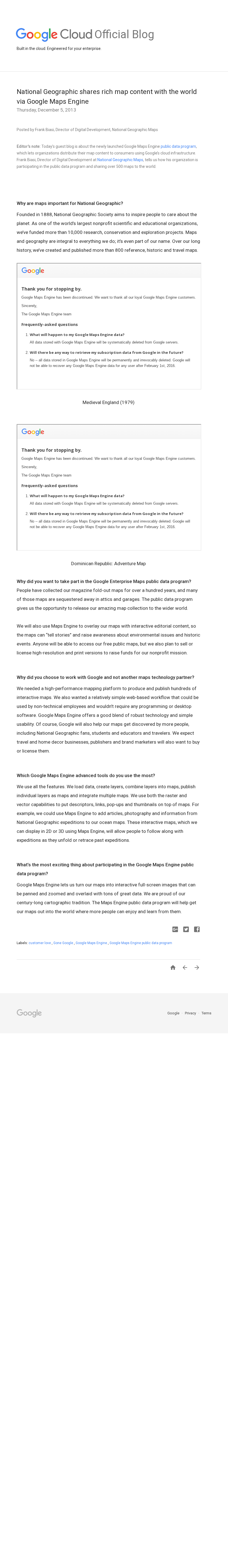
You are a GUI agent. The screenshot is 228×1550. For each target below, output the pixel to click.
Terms (206, 1013)
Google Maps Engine (92, 943)
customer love (40, 943)
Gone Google (63, 943)
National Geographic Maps (120, 160)
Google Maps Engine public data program (141, 943)
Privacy (191, 1013)
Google (173, 1013)
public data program (178, 146)
